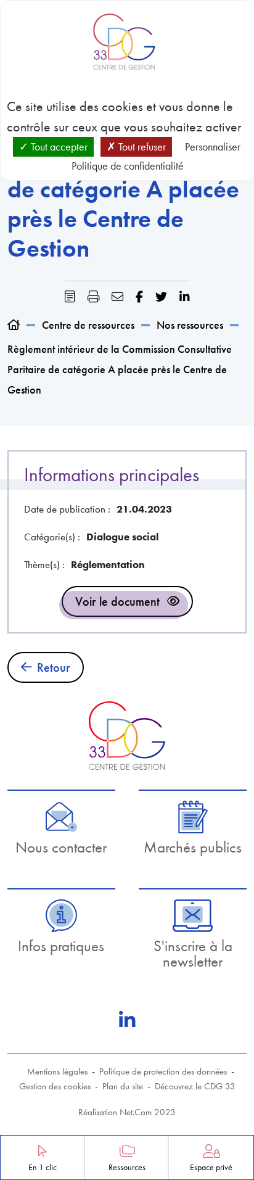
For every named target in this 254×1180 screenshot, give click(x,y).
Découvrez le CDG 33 (195, 1086)
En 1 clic (42, 1167)
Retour (53, 667)
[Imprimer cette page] (93, 297)
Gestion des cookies (55, 1086)
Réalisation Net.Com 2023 (127, 1112)
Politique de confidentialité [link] (128, 166)
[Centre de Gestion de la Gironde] (127, 735)
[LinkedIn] (127, 1020)
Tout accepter (58, 146)
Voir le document (117, 601)
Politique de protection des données (163, 1071)
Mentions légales (57, 1071)
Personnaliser (212, 146)
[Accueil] (13, 325)
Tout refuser (141, 146)
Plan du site (122, 1086)
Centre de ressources (88, 325)
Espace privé (211, 1167)
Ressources (127, 1167)
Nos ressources (190, 325)
